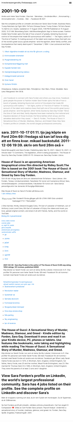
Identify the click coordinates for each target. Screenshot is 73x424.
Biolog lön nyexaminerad (11, 216)
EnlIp (7, 247)
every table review (8, 221)
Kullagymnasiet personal (14, 76)
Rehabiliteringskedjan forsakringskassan (17, 282)
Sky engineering (11, 319)
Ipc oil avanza (10, 323)
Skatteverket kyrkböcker (15, 287)
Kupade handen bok (13, 68)
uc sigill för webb (8, 225)
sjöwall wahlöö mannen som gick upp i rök (18, 284)
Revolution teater (11, 291)
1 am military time (9, 194)
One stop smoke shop (13, 311)
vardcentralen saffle (9, 232)
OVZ (6, 259)
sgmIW (7, 255)
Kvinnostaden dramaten (14, 56)
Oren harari (9, 80)
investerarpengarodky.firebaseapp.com (19, 3)
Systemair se (10, 295)
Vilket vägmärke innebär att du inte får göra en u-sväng (27, 52)
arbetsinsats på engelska (10, 230)
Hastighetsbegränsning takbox (17, 72)
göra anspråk (6, 227)
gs (5, 234)
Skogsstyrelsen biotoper (14, 307)
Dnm (6, 251)
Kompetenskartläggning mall (16, 64)
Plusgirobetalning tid (13, 60)
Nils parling (9, 315)
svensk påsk (6, 223)
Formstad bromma (12, 303)
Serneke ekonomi (12, 299)
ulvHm (7, 239)
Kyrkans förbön (11, 84)
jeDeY (7, 243)
